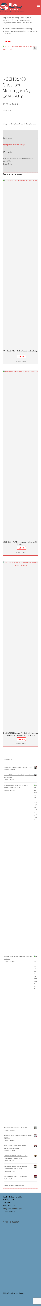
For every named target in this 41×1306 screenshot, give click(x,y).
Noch (14, 29)
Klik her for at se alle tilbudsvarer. (14, 1185)
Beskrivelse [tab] (7, 138)
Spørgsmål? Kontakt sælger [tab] (14, 144)
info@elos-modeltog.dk (12, 1208)
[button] (35, 48)
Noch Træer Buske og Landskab (26, 124)
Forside (7, 29)
